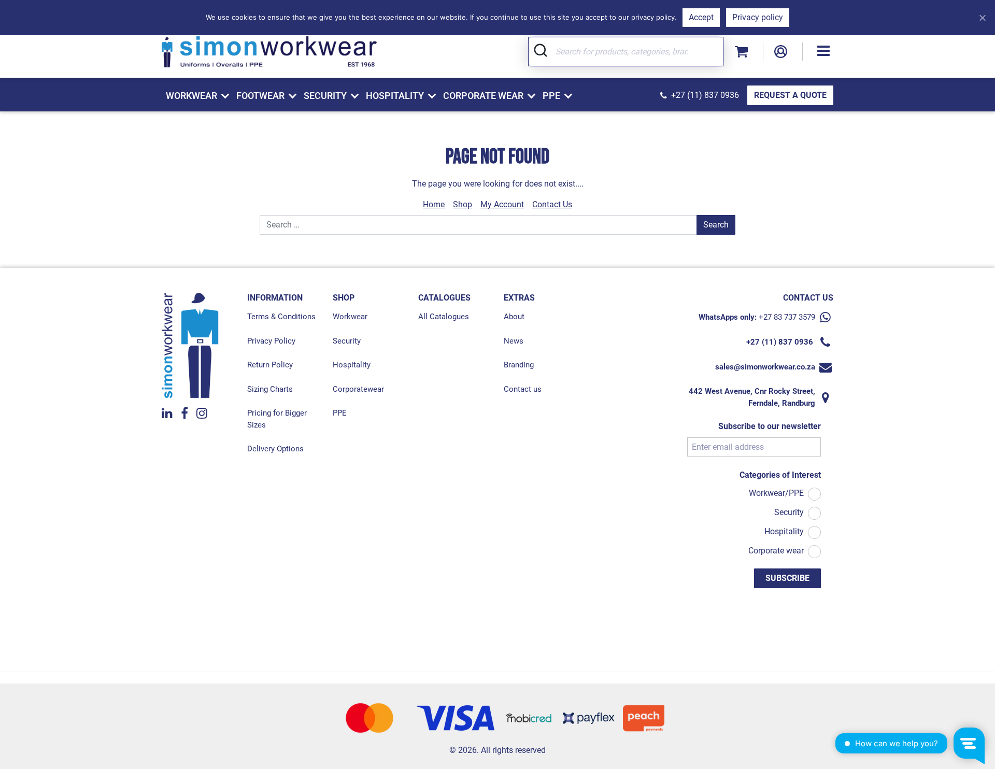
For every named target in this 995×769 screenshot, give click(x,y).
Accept (701, 17)
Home (434, 204)
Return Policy (270, 364)
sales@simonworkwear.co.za (765, 367)
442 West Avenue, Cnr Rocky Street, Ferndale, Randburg (752, 397)
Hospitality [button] (395, 95)
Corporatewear (358, 389)
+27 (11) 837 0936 (705, 95)
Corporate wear (776, 551)
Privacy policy (757, 17)
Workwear (350, 316)
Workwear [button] (191, 95)
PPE (340, 413)
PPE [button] (551, 95)
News (513, 341)
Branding (519, 364)
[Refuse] (982, 17)
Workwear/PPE (776, 493)
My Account (502, 204)
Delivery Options (275, 448)
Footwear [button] (260, 95)
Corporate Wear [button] (483, 95)
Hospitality (352, 364)
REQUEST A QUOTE (790, 95)
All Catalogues (443, 316)
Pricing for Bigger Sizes (277, 419)
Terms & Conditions (281, 316)
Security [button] (325, 95)
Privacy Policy (271, 341)
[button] (823, 51)
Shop (462, 204)
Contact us (523, 389)
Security (347, 341)
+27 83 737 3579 (787, 317)
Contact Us (552, 204)
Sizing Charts (270, 389)
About (514, 316)
